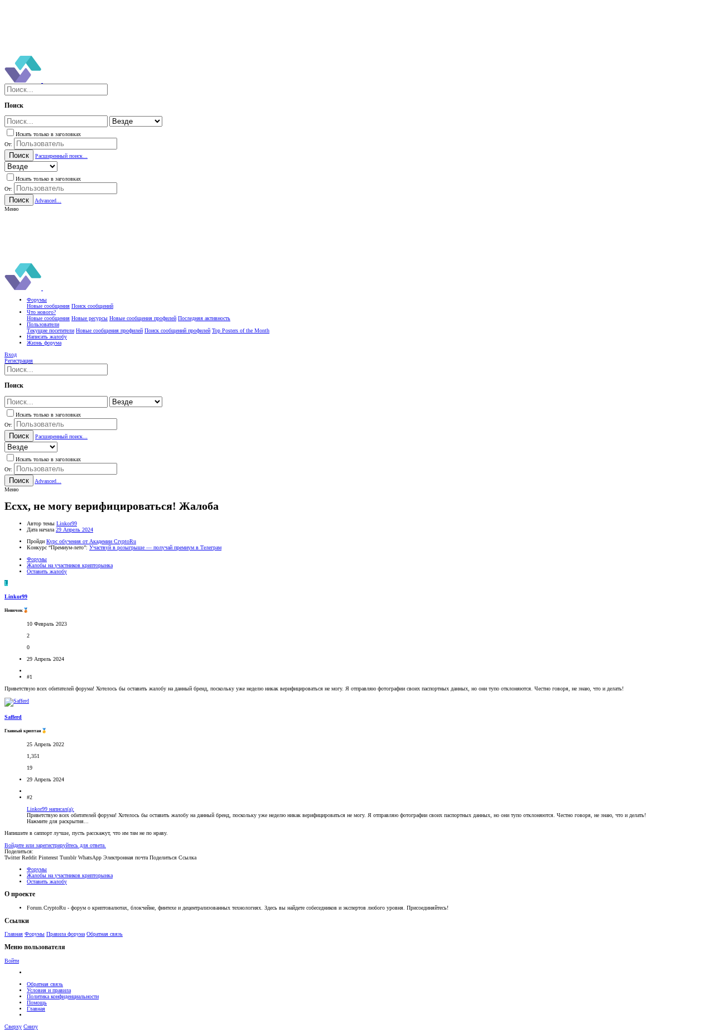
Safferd (13, 717)
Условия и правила (49, 990)
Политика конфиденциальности (63, 996)
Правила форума (65, 934)
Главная (13, 934)
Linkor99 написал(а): (50, 809)
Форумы (35, 934)
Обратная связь (104, 934)
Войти (11, 961)
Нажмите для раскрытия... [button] (58, 821)
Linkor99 (66, 523)
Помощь (37, 1002)
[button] (11, 209)
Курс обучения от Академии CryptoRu (91, 541)
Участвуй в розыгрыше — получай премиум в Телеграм (155, 547)
